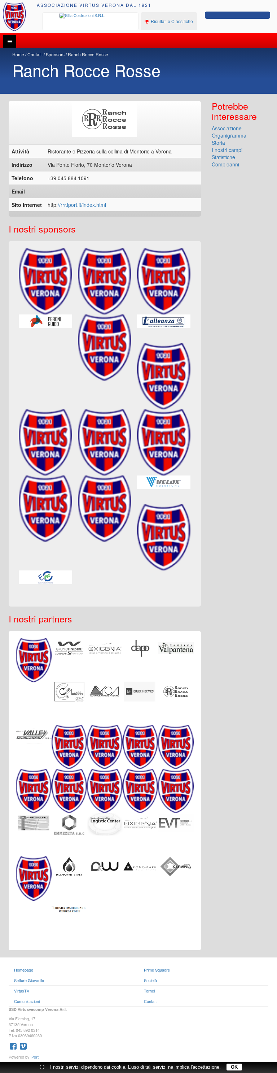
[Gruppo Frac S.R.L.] (34, 659)
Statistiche (223, 157)
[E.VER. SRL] (45, 577)
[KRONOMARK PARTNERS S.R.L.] (140, 865)
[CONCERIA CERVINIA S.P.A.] (176, 865)
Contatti (35, 54)
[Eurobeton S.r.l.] (45, 442)
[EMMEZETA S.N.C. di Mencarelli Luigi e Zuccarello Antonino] (69, 824)
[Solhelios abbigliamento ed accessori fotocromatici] (105, 790)
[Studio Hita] (34, 877)
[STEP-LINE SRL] (140, 822)
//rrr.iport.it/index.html (82, 204)
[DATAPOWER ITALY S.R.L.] (69, 865)
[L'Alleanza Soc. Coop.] (163, 321)
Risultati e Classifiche (171, 21)
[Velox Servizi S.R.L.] (163, 482)
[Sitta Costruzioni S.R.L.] (90, 15)
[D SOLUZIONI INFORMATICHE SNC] (105, 865)
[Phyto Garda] (104, 281)
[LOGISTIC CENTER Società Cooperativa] (105, 823)
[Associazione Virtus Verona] (14, 17)
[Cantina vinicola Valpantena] (176, 647)
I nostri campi (227, 149)
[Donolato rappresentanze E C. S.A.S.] (105, 746)
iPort (35, 1057)
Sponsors (55, 54)
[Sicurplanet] (176, 746)
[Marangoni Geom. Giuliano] (105, 647)
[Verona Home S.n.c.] (69, 746)
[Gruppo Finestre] (69, 647)
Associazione (227, 128)
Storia (218, 142)
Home (18, 54)
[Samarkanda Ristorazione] (163, 281)
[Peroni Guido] (45, 321)
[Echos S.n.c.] (163, 376)
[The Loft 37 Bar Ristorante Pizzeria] (69, 790)
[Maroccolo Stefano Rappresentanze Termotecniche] (45, 508)
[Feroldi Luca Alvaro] (176, 790)
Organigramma (229, 135)
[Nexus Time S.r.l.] (163, 442)
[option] (90, 15)
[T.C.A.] (105, 690)
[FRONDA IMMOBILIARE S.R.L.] (69, 908)
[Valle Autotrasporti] (34, 734)
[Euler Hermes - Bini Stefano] (140, 690)
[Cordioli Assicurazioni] (69, 690)
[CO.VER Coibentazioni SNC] (140, 746)
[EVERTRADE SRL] (176, 822)
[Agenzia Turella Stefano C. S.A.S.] (34, 790)
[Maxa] (104, 442)
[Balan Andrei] (34, 822)
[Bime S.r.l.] (163, 537)
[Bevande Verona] (45, 281)
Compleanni (225, 164)
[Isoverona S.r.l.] (104, 508)
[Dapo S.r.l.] (140, 647)
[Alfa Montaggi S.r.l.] (140, 790)
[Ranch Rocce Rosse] (176, 690)
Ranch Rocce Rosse (88, 54)
